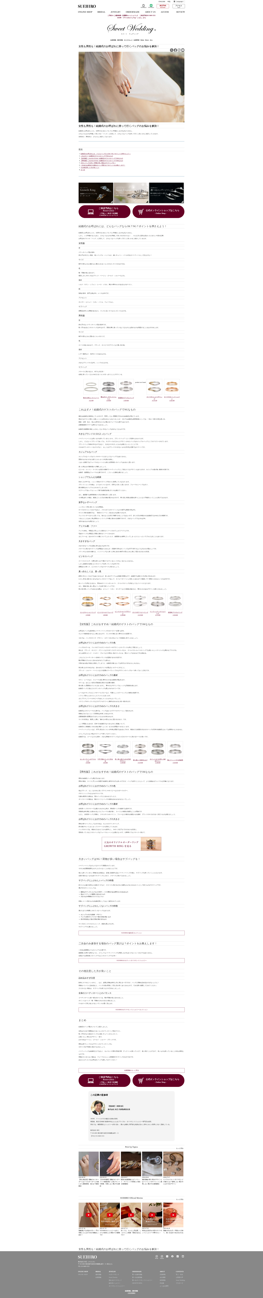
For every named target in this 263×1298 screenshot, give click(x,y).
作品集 (162, 1283)
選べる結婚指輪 (137, 1277)
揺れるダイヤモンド (115, 1280)
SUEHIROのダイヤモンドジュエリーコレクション (132, 1009)
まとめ (83, 170)
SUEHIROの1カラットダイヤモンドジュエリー (132, 960)
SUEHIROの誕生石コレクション (131, 933)
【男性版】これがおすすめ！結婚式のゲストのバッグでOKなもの (102, 160)
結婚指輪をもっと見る (131, 1070)
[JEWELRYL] (116, 11)
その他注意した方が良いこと (90, 167)
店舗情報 (163, 1274)
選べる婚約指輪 (137, 1274)
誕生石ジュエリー (114, 1283)
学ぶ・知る (179, 1274)
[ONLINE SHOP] (85, 11)
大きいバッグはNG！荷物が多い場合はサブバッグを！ (98, 163)
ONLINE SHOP (83, 1274)
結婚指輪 (113, 40)
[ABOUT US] (150, 11)
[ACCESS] (166, 11)
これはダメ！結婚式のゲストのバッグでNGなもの (97, 156)
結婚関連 (136, 40)
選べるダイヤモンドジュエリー (142, 1280)
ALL (151, 40)
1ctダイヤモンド (114, 1274)
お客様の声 (179, 1277)
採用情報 (163, 1280)
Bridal (156, 1258)
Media (142, 40)
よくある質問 (164, 1286)
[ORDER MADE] (133, 11)
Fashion (162, 1258)
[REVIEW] (180, 11)
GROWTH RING (137, 1283)
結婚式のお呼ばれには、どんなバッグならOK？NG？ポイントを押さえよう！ (106, 154)
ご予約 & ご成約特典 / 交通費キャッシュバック (131, 15)
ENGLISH (162, 1)
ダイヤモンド (128, 40)
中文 (169, 1)
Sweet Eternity (113, 1277)
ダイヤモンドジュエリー (117, 1286)
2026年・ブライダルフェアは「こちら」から (131, 18)
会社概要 (163, 1277)
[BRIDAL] (101, 11)
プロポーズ (179, 1283)
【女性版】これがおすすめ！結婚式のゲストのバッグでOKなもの (102, 158)
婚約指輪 (120, 40)
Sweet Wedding (180, 1280)
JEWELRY (112, 1271)
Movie (147, 40)
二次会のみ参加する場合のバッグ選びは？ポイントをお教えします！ (103, 165)
